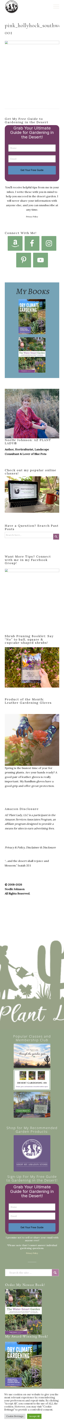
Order (10, 1285)
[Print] (26, 6)
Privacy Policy (32, 216)
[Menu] (54, 6)
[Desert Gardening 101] (32, 1080)
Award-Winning (24, 1337)
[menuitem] (54, 6)
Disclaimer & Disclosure (41, 847)
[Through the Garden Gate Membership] (32, 1056)
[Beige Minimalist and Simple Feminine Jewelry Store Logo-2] (32, 1153)
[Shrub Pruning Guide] (32, 1105)
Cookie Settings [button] (14, 1416)
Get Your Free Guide (32, 170)
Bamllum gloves (34, 781)
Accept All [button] (34, 1416)
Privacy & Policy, (15, 847)
